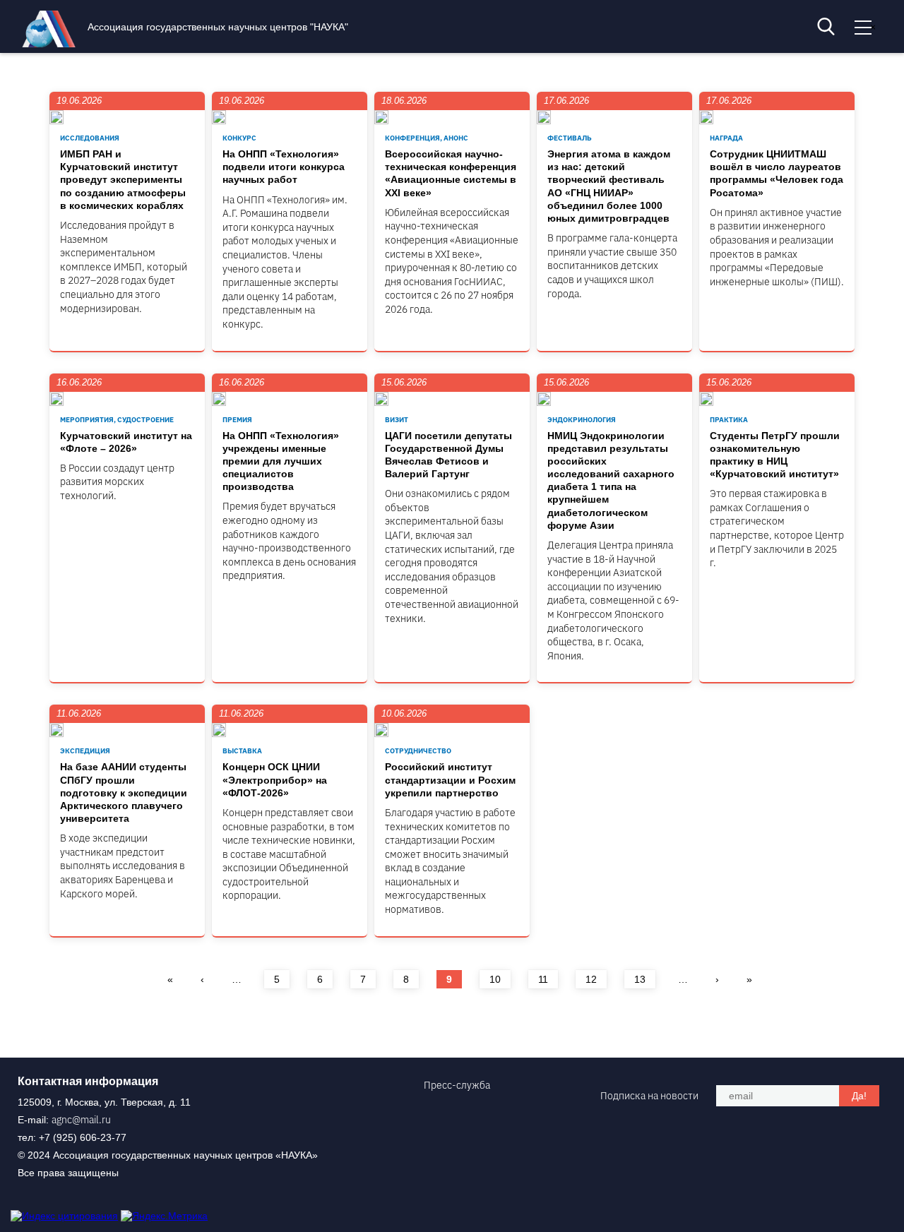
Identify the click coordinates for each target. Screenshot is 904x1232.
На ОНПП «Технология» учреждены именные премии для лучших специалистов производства (280, 461)
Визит (396, 419)
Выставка (242, 750)
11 (543, 979)
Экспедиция (85, 750)
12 (591, 979)
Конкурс (239, 138)
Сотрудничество (418, 750)
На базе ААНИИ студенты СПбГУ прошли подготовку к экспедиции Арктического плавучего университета (123, 792)
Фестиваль (569, 138)
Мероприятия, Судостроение (117, 419)
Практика (729, 419)
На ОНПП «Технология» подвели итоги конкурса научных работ (283, 166)
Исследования (89, 138)
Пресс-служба (457, 1085)
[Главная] (52, 43)
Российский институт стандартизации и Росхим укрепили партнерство (450, 779)
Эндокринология (581, 419)
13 (640, 979)
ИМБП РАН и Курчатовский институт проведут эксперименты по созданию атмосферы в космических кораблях (123, 179)
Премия (237, 419)
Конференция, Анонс (426, 138)
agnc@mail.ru (81, 1119)
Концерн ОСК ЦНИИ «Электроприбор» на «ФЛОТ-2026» (274, 779)
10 (495, 979)
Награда (726, 138)
